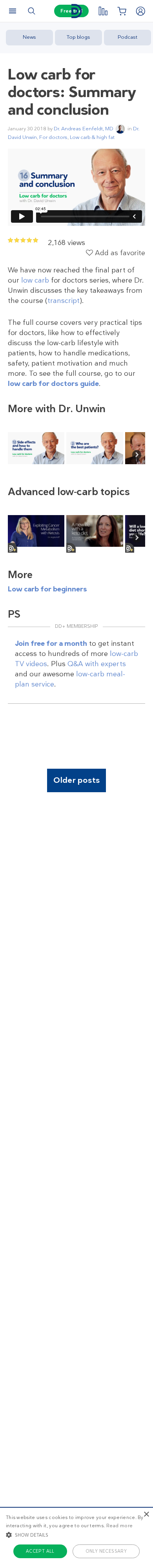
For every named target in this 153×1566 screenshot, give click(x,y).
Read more (119, 1526)
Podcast (127, 37)
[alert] (76, 1536)
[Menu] (12, 11)
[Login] (140, 11)
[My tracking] (103, 11)
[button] (76, 1535)
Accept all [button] (40, 1551)
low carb (35, 280)
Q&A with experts (96, 664)
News (29, 37)
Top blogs (78, 37)
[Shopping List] (121, 11)
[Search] (31, 11)
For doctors (53, 137)
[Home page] (76, 11)
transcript (63, 300)
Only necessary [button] (106, 1551)
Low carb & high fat (92, 137)
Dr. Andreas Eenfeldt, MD (83, 128)
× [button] (146, 1514)
